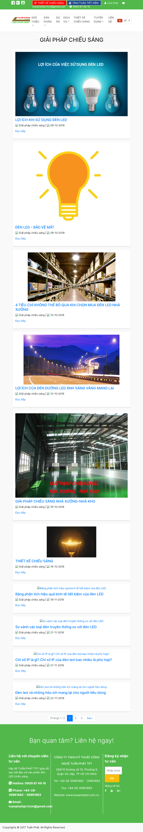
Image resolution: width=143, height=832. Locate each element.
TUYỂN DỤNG (98, 19)
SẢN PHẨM (48, 19)
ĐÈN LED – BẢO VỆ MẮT (34, 227)
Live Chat (113, 2)
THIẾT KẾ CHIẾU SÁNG (51, 2)
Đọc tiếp (20, 131)
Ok (112, 778)
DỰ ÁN (58, 19)
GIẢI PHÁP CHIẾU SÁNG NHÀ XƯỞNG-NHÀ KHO (55, 501)
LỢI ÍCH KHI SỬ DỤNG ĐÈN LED (41, 120)
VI (125, 20)
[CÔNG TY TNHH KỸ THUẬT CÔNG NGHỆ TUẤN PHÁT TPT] (20, 20)
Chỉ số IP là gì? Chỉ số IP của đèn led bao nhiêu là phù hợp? (63, 660)
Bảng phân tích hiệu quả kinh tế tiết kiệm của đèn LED (59, 594)
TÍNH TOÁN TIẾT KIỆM (85, 2)
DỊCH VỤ (66, 19)
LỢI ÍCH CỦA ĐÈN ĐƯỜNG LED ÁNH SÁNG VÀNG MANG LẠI (64, 388)
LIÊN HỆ (111, 19)
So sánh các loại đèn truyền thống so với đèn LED (56, 627)
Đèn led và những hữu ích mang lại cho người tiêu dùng (60, 693)
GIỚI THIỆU (35, 19)
